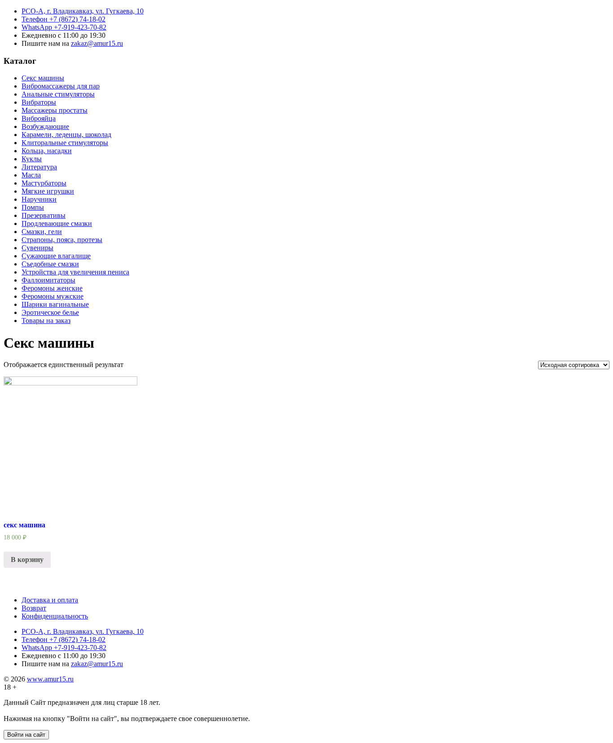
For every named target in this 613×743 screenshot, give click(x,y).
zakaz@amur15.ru (97, 43)
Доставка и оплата (50, 600)
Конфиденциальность (55, 616)
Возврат (34, 608)
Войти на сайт (26, 734)
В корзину (27, 559)
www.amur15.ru (50, 679)
